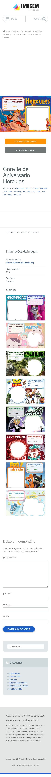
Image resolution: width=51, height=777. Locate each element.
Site (7, 616)
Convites (13, 679)
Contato (36, 765)
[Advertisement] (25, 65)
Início (13, 765)
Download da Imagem (25, 150)
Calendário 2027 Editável (25, 141)
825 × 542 (22, 191)
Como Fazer (15, 676)
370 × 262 (7, 195)
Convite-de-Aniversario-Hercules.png (20, 262)
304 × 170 (41, 191)
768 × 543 (39, 188)
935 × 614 (31, 191)
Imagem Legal (10, 759)
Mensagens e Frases (19, 685)
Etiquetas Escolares (18, 682)
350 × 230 (20, 188)
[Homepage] (25, 7)
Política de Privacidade (24, 765)
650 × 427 (13, 191)
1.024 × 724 (17, 195)
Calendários (15, 673)
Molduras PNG (16, 688)
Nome (8, 593)
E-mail (9, 605)
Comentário (11, 557)
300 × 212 (29, 188)
